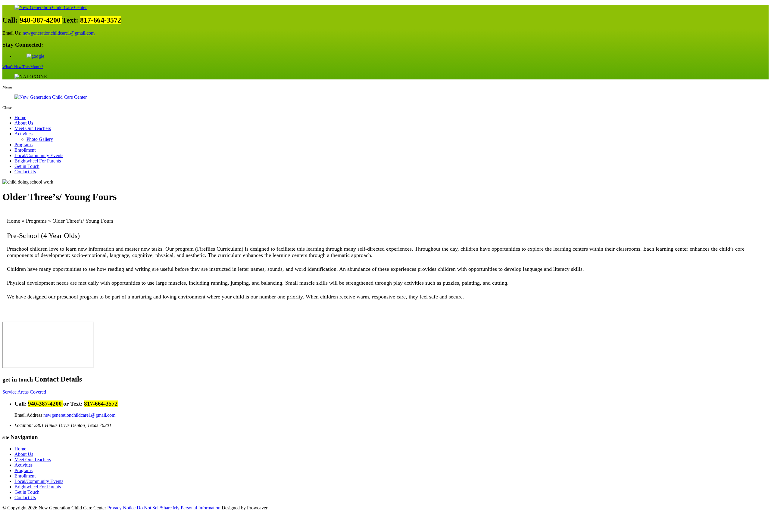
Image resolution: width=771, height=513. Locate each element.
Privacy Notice (121, 507)
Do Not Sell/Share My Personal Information (178, 507)
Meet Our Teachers (32, 128)
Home (20, 117)
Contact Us (25, 171)
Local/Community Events (38, 155)
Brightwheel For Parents (37, 160)
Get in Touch (26, 166)
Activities (23, 133)
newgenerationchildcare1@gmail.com (59, 33)
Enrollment (25, 150)
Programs (23, 144)
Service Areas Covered (24, 391)
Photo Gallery (40, 139)
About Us (23, 122)
